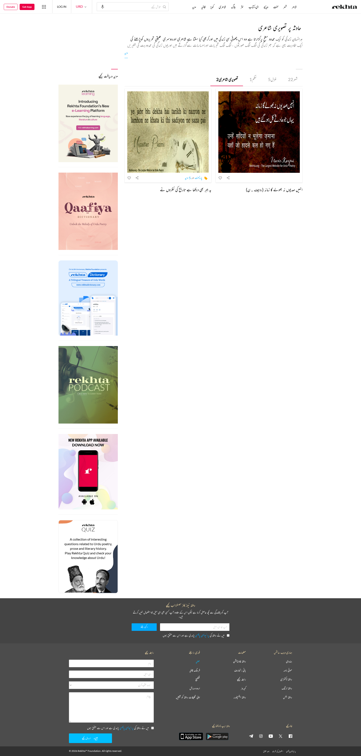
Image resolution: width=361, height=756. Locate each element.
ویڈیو (266, 7)
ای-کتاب (254, 7)
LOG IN (61, 6)
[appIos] (191, 736)
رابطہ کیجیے (241, 679)
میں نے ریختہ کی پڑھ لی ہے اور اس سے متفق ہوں (193, 635)
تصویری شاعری (227, 79)
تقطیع (197, 679)
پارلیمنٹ (198, 178)
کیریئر (243, 688)
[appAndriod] (217, 736)
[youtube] (270, 736)
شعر (292, 79)
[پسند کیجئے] (220, 178)
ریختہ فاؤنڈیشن (239, 661)
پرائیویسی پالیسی (202, 635)
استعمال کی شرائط (277, 751)
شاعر (294, 7)
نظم (253, 79)
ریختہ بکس (287, 697)
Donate (10, 6)
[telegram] (251, 736)
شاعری (222, 7)
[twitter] (280, 736)
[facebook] (290, 736)
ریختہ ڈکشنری (286, 679)
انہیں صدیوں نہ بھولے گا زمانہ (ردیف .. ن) (274, 189)
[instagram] (261, 736)
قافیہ (203, 7)
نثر (242, 7)
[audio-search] (102, 6)
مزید (126, 53)
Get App (27, 6)
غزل (272, 79)
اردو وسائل (194, 688)
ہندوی (289, 661)
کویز (212, 7)
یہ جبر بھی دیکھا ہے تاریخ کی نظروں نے (185, 189)
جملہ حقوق (266, 751)
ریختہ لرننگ (287, 688)
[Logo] (344, 7)
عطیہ (198, 661)
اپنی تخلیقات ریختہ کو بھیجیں (188, 697)
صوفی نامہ (287, 670)
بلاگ (233, 7)
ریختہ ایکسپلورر (240, 697)
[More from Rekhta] (44, 6)
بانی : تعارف (240, 670)
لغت (275, 7)
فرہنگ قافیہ (194, 670)
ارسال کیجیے (86, 738)
